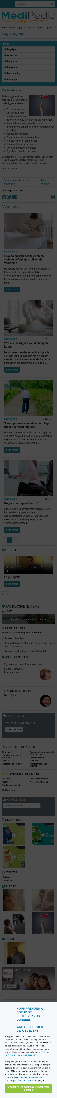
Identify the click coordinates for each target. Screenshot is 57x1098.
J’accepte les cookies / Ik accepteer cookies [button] (28, 1088)
